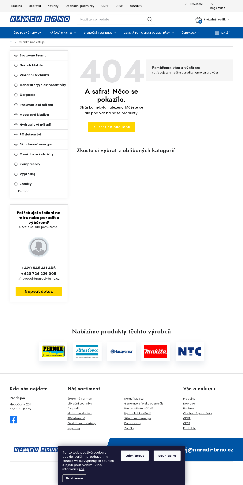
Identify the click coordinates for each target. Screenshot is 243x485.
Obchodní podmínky (80, 6)
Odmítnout (134, 456)
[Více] (222, 32)
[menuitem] (28, 32)
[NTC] (190, 351)
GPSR (119, 6)
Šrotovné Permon (34, 55)
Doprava (35, 6)
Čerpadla (27, 95)
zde (81, 469)
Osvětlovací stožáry (37, 154)
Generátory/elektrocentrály (43, 85)
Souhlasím (167, 456)
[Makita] (155, 351)
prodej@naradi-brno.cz (41, 278)
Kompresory (30, 164)
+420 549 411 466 (39, 268)
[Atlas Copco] (87, 351)
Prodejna (16, 6)
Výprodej (27, 174)
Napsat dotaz (39, 291)
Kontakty (136, 6)
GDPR (105, 6)
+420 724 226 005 (38, 273)
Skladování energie (36, 144)
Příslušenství (30, 134)
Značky (26, 184)
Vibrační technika (34, 75)
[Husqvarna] (121, 351)
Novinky (53, 6)
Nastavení (74, 478)
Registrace (217, 8)
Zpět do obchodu (114, 127)
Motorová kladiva (34, 115)
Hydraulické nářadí (35, 124)
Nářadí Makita (31, 65)
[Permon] (53, 351)
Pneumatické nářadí (36, 105)
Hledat (149, 19)
